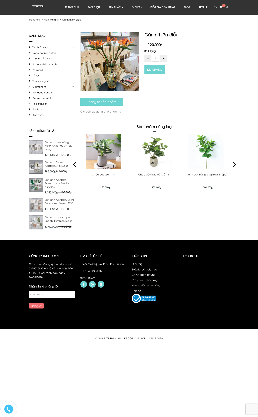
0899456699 (87, 277)
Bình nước (38, 114)
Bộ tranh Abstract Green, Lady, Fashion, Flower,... (58, 183)
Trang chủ (72, 7)
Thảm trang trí (40, 81)
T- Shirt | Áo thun (42, 58)
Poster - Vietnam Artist (45, 64)
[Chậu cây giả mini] (103, 151)
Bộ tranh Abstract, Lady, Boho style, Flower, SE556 (60, 201)
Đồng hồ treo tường (44, 52)
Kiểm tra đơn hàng (162, 7)
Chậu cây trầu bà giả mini (154, 174)
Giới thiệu (94, 7)
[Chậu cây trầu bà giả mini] (155, 151)
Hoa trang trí (39, 103)
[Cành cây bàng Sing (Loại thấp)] (206, 151)
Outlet (136, 7)
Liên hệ (203, 7)
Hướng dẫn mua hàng (146, 285)
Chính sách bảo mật (145, 280)
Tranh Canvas (40, 47)
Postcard (37, 69)
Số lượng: (150, 51)
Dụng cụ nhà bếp (42, 98)
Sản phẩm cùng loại (154, 126)
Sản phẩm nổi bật (42, 131)
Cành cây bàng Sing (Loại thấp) (206, 174)
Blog (187, 7)
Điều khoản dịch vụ (144, 269)
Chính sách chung (144, 274)
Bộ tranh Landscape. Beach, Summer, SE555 (58, 218)
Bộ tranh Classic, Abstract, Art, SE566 (56, 163)
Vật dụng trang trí (42, 92)
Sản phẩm (115, 7)
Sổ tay (36, 75)
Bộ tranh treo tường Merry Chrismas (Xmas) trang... (58, 145)
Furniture (37, 109)
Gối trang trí (39, 86)
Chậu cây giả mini (103, 174)
